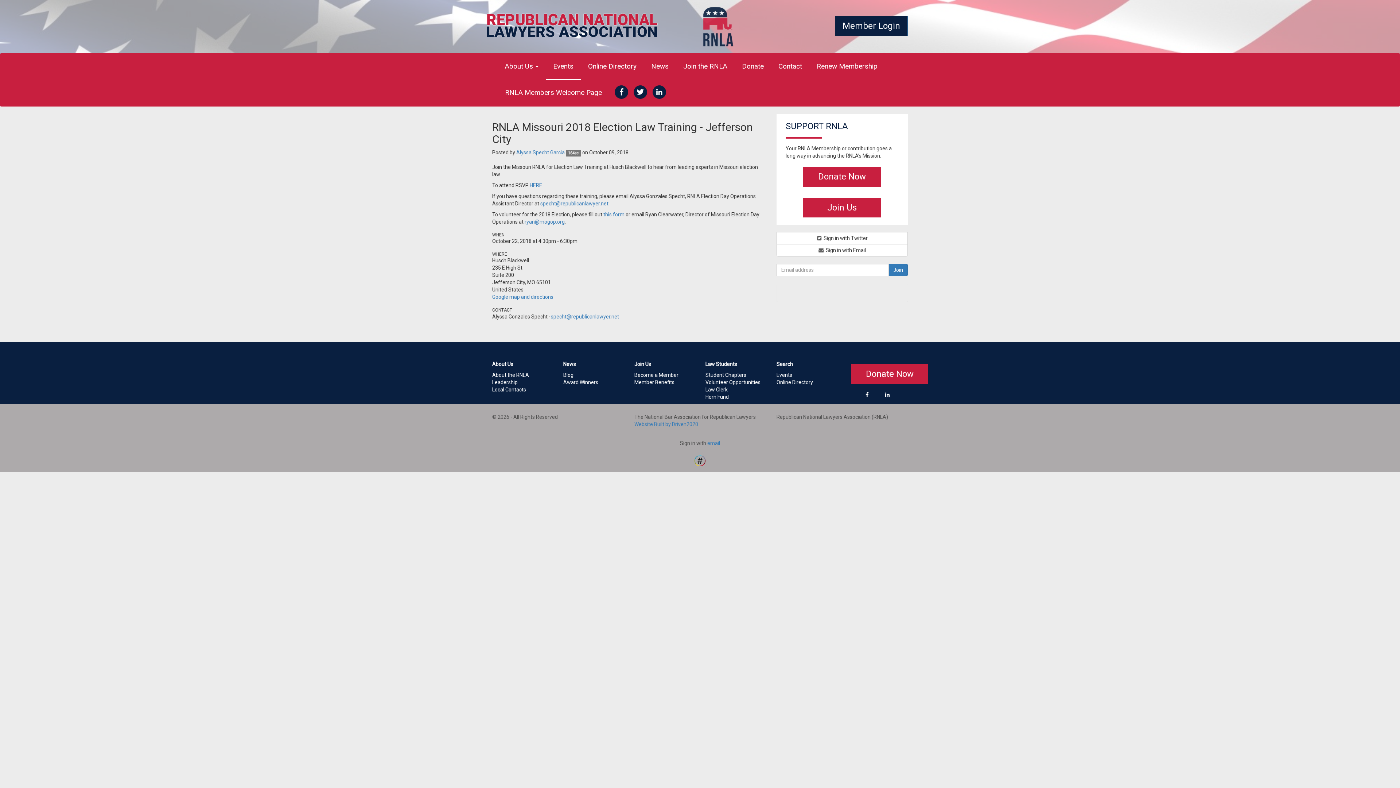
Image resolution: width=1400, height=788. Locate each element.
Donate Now (842, 176)
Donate (753, 66)
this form (614, 214)
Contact (790, 66)
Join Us (842, 207)
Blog (568, 375)
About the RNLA (510, 375)
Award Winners (580, 382)
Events (563, 66)
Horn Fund (717, 397)
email (713, 443)
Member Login (871, 26)
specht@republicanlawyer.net (574, 203)
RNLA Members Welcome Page (553, 92)
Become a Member (656, 375)
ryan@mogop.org (545, 222)
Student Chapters (725, 375)
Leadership (505, 382)
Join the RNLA (705, 66)
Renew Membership (847, 66)
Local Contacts (509, 390)
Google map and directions (522, 297)
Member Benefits (654, 382)
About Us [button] (520, 66)
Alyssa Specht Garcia (540, 152)
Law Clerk (716, 390)
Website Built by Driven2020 (666, 424)
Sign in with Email (845, 250)
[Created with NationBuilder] (700, 460)
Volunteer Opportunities (733, 382)
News (660, 66)
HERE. (536, 185)
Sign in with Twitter (845, 238)
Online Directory (612, 66)
